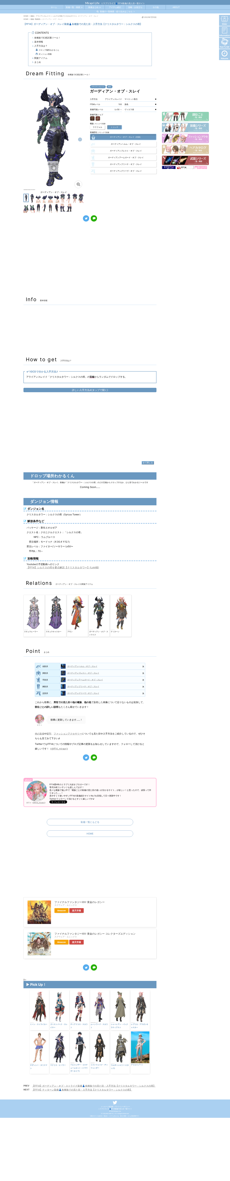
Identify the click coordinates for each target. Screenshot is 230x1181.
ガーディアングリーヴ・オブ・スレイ (83, 693)
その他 (156, 7)
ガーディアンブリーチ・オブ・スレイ (83, 686)
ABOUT (176, 7)
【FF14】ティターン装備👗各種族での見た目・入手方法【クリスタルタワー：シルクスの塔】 (82, 1089)
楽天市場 (76, 910)
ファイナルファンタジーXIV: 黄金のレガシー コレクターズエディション (94, 933)
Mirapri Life (92, 3)
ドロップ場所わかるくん (48, 50)
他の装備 (39, 733)
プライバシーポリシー (122, 1106)
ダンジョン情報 (45, 54)
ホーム (54, 7)
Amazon (61, 910)
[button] (80, 139)
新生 (109, 86)
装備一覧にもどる (90, 822)
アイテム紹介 (115, 7)
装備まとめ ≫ (94, 7)
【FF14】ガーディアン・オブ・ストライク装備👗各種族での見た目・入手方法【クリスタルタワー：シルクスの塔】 (94, 1085)
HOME (90, 833)
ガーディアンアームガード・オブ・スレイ (85, 680)
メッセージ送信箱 (107, 1106)
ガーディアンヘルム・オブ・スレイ (82, 666)
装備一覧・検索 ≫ (74, 7)
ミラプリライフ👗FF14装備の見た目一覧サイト (115, 1109)
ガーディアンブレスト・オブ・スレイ (83, 673)
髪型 (49, 733)
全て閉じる (148, 462)
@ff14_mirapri (59, 748)
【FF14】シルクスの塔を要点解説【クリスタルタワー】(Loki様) (63, 567)
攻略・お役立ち (135, 7)
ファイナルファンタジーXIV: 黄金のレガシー (79, 902)
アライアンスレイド (98, 86)
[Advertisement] (89, 261)
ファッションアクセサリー (68, 733)
